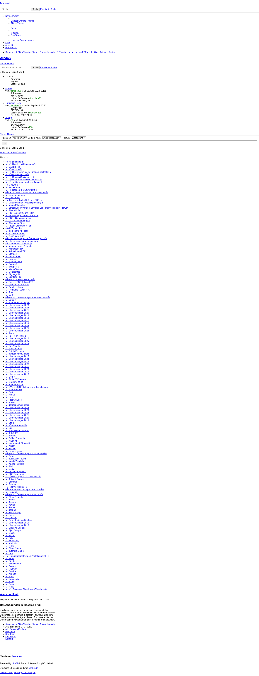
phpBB (15, 663)
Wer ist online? (9, 594)
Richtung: (67, 138)
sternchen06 (15, 91)
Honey (8, 88)
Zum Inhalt (5, 3)
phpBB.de (33, 668)
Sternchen (17, 656)
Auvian (5, 58)
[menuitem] (23, 21)
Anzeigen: (7, 138)
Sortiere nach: (35, 138)
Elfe (11, 120)
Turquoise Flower (13, 103)
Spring (8, 117)
